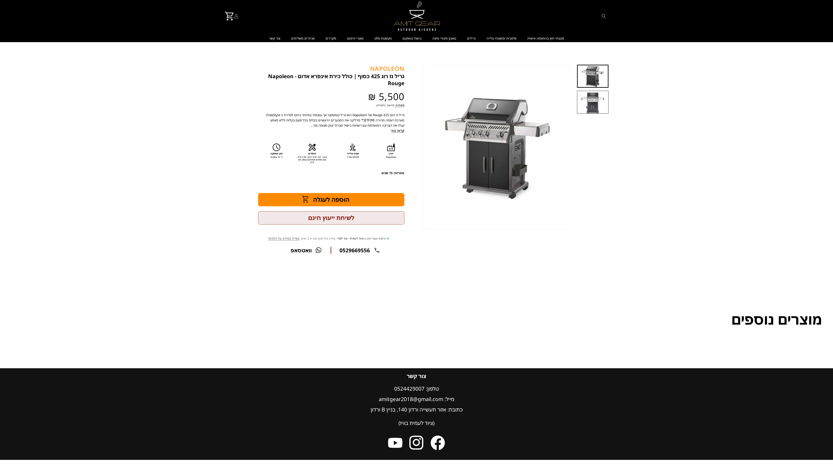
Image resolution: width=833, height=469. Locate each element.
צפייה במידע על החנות (284, 238)
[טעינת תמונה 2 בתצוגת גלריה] (592, 102)
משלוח (399, 105)
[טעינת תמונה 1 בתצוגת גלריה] (592, 76)
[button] (603, 16)
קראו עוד (397, 130)
